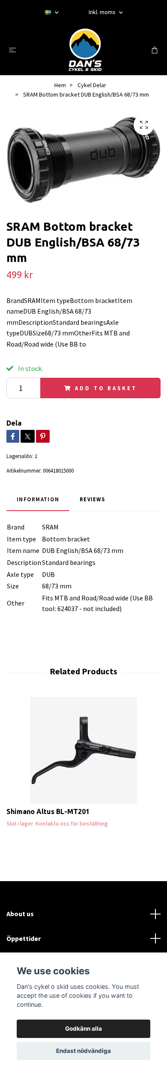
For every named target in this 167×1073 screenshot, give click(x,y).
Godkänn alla (83, 1028)
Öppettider (23, 938)
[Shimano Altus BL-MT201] (83, 750)
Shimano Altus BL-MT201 (47, 811)
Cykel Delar (92, 85)
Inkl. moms (103, 12)
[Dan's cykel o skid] (85, 49)
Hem (60, 85)
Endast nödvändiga (83, 1050)
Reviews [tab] (92, 499)
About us (20, 913)
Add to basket (106, 388)
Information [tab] (38, 499)
